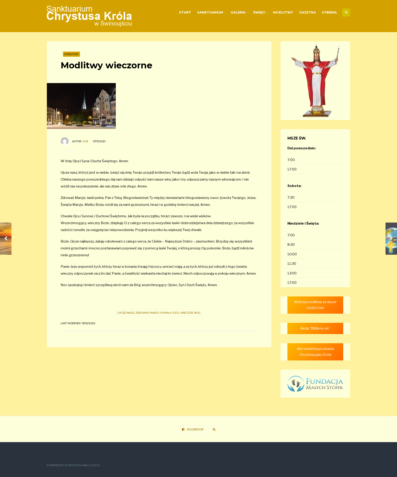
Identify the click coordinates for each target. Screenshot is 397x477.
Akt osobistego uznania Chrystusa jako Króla (315, 352)
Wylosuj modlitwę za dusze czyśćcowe (315, 305)
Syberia (329, 12)
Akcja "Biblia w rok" (315, 328)
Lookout (94, 465)
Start (185, 12)
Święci (259, 12)
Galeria (238, 12)
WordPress (73, 465)
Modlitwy (283, 12)
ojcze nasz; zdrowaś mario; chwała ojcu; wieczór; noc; (159, 312)
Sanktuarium (210, 12)
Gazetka (307, 12)
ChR (85, 141)
